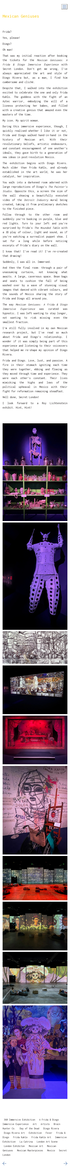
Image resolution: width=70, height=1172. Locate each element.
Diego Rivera (51, 1128)
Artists (45, 1124)
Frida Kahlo (20, 1137)
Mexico (51, 1150)
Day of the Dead (29, 1128)
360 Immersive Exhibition (19, 1119)
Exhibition (35, 1132)
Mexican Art (36, 1145)
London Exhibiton (14, 1145)
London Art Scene (47, 1141)
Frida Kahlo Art (41, 1137)
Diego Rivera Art (14, 1132)
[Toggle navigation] (64, 6)
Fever (49, 1132)
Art (35, 1124)
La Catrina (26, 1141)
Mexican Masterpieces (30, 1150)
